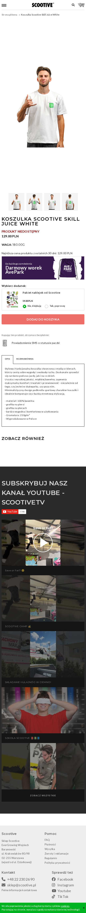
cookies (65, 905)
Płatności (50, 844)
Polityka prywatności (57, 862)
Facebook (65, 879)
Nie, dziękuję (34, 306)
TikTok (62, 896)
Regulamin (51, 858)
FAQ (47, 839)
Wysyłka (50, 849)
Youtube (64, 891)
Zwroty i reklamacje (56, 853)
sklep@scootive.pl (21, 885)
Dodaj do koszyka (43, 319)
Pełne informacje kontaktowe (19, 890)
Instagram (65, 885)
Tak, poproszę (57, 306)
